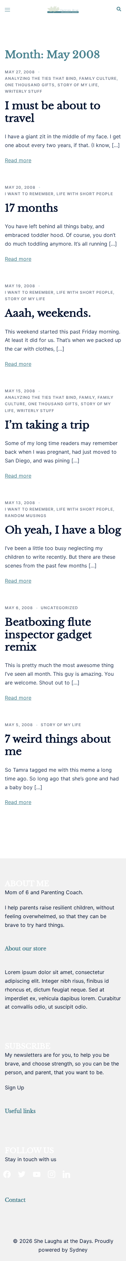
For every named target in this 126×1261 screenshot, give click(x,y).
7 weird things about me (58, 745)
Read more (18, 160)
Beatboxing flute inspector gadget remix (48, 634)
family (87, 397)
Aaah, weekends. (48, 313)
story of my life (78, 84)
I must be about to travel (52, 111)
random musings (26, 515)
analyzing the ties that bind (40, 78)
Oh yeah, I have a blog (63, 530)
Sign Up (14, 1087)
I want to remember (29, 193)
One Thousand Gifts (30, 84)
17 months (31, 208)
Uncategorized (59, 607)
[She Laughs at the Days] (63, 9)
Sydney (78, 1249)
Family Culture (98, 78)
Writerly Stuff (23, 91)
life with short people (85, 193)
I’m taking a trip (47, 425)
